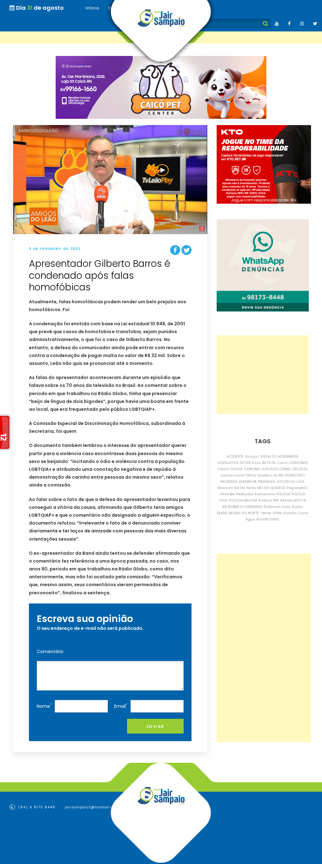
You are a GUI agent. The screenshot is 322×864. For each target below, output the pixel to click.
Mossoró (225, 487)
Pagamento (297, 487)
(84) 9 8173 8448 (36, 807)
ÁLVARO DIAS (267, 519)
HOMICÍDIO (295, 475)
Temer (265, 512)
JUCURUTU (285, 481)
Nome (44, 705)
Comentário (50, 651)
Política (265, 500)
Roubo (297, 506)
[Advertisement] (263, 374)
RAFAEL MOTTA (293, 500)
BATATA (268, 462)
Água (250, 519)
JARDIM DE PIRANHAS (256, 481)
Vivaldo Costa (295, 512)
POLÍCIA (283, 494)
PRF (276, 500)
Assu (256, 462)
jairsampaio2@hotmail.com (92, 807)
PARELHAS (244, 494)
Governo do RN (271, 475)
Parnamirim (265, 494)
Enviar (155, 726)
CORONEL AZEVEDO (261, 468)
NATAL (239, 487)
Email (120, 705)
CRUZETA (299, 468)
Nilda (251, 487)
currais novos (232, 475)
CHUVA (236, 468)
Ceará (223, 468)
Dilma (251, 475)
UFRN (277, 512)
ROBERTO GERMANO (245, 506)
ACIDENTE (235, 456)
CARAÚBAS (298, 462)
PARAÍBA (227, 494)
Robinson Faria (277, 506)
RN (224, 506)
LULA (301, 481)
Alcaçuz (252, 456)
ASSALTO (268, 456)
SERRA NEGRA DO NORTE (238, 512)
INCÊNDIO (228, 481)
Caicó (282, 462)
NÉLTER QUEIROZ (271, 487)
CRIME (284, 468)
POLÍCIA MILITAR (243, 500)
